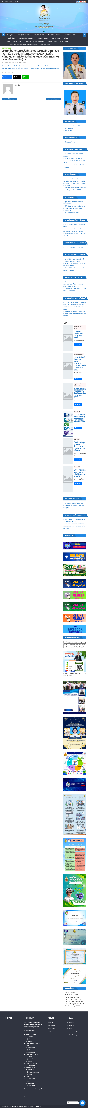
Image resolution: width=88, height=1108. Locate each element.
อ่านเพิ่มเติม (78, 345)
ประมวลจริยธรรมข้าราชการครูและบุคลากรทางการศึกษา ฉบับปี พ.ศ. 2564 (28, 45)
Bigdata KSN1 (52, 1025)
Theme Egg (38, 1106)
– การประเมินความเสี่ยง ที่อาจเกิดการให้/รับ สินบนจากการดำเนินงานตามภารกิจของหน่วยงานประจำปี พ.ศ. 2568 (74, 305)
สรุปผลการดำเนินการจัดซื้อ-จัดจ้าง (79, 385)
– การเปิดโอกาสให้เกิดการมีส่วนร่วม (74, 247)
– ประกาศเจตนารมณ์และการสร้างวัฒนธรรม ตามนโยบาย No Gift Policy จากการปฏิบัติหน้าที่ (73, 284)
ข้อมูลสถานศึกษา (43, 38)
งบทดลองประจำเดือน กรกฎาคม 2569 (78, 334)
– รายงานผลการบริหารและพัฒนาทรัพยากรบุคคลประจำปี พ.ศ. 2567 (73, 230)
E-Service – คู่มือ (69, 35)
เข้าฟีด (70, 1028)
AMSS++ (50, 1032)
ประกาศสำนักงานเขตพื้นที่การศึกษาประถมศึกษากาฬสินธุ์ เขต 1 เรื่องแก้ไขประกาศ (10, 99)
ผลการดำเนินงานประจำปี (26, 38)
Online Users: (69, 993)
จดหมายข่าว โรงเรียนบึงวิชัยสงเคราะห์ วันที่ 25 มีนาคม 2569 (54, 99)
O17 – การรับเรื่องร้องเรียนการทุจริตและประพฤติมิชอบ (79, 418)
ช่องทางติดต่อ (64, 41)
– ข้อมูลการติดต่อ (68, 130)
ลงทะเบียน (71, 1022)
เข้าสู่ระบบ (71, 1025)
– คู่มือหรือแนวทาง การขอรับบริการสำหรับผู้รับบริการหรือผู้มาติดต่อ (74, 207)
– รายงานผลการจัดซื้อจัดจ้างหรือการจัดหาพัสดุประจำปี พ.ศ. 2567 (74, 189)
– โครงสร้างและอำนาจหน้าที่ (71, 126)
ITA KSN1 (50, 1022)
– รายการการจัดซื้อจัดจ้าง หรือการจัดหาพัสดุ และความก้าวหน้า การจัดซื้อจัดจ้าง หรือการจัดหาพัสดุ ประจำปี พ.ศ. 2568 (74, 182)
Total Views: (69, 1006)
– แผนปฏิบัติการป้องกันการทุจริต (73, 503)
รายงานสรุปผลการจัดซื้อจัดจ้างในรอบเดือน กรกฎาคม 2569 (80, 393)
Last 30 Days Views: (72, 1002)
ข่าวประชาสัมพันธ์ (6, 48)
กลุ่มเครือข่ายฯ (51, 41)
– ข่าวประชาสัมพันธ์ (69, 142)
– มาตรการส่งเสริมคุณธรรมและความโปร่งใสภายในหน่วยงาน (74, 520)
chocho (15, 62)
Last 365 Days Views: (72, 1004)
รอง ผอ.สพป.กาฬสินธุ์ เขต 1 (74, 83)
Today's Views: (70, 995)
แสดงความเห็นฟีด (73, 1032)
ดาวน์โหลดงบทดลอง (77, 327)
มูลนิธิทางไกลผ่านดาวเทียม (60, 38)
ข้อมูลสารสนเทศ (39, 35)
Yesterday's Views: (71, 997)
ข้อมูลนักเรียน (11, 38)
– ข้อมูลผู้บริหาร (68, 128)
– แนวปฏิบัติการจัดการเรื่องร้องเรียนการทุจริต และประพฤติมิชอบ (74, 260)
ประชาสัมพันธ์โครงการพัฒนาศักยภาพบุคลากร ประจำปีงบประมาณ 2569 (80, 363)
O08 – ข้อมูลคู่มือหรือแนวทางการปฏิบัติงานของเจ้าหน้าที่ (79, 446)
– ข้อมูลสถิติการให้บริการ (71, 213)
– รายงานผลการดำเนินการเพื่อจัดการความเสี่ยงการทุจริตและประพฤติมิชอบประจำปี (74, 313)
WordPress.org (73, 1035)
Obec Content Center (15, 41)
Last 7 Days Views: (71, 999)
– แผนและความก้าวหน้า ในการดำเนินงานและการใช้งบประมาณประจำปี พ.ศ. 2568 (74, 160)
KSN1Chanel (51, 1028)
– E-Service (67, 210)
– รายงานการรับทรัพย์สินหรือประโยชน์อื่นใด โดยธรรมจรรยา (74, 290)
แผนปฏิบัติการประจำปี (24, 35)
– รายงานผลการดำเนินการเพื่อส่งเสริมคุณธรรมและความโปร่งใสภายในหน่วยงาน (74, 526)
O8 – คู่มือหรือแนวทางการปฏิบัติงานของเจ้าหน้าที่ (80, 473)
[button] (43, 31)
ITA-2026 (77, 412)
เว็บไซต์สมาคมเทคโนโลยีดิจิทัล (35, 41)
